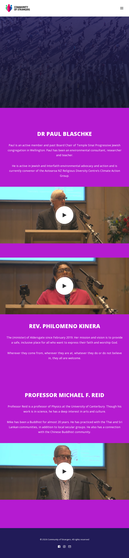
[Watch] (64, 215)
